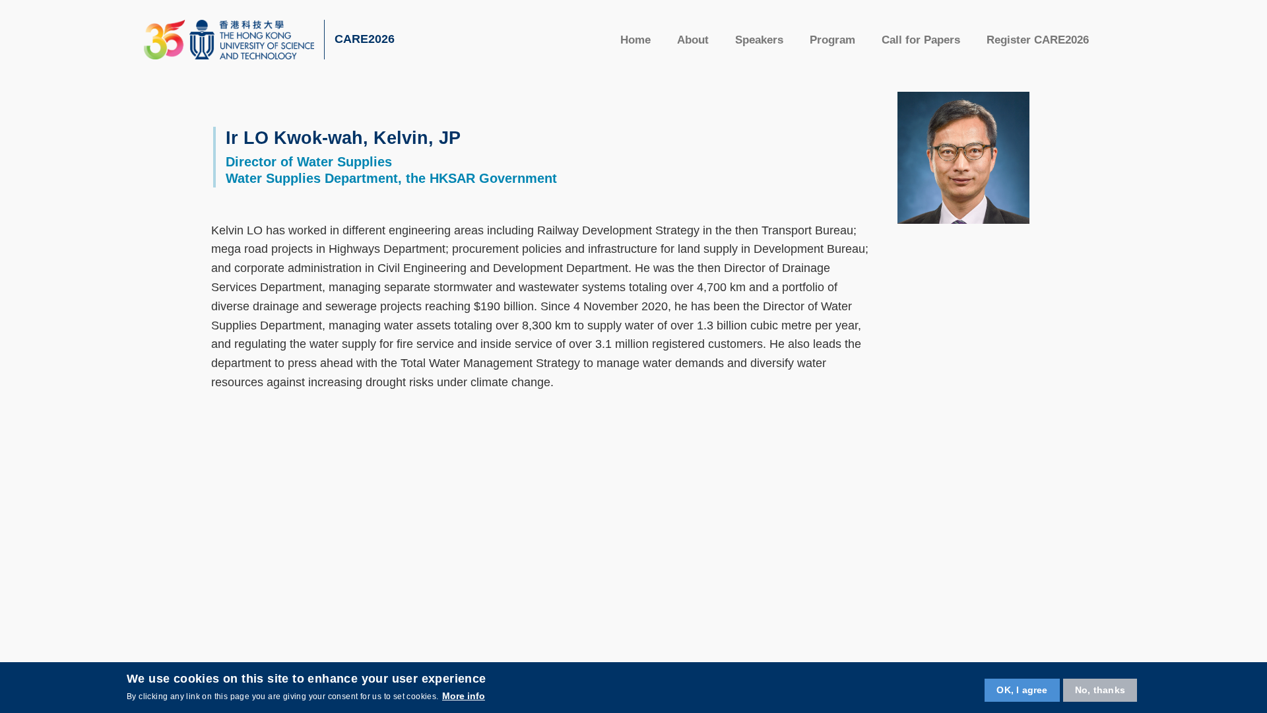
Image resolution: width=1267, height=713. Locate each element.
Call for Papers (921, 40)
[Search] (1119, 39)
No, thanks (1100, 689)
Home (635, 40)
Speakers (759, 40)
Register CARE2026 (1038, 40)
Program (832, 40)
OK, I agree (1021, 689)
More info (463, 696)
